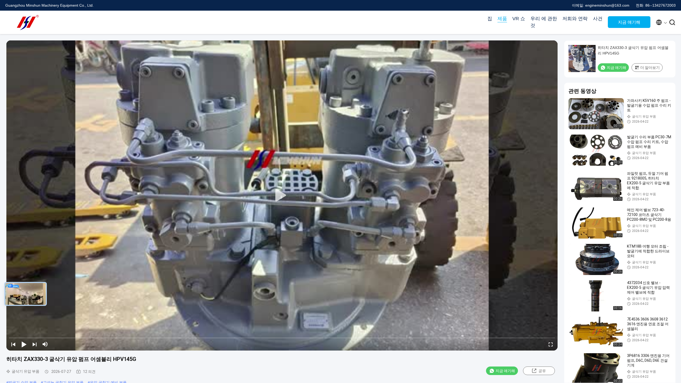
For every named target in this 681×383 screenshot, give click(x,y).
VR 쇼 (518, 18)
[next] (34, 344)
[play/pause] (24, 344)
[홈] (26, 22)
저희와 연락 (575, 18)
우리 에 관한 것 (543, 22)
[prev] (13, 344)
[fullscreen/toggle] (550, 344)
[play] (282, 195)
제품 (502, 18)
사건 (598, 18)
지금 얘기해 (629, 22)
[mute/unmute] (45, 344)
